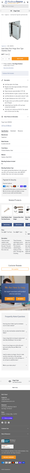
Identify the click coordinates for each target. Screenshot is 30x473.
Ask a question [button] (15, 269)
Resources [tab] (20, 131)
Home (2, 14)
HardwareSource (7, 469)
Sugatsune (7, 14)
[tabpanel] (15, 154)
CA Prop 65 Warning (6, 126)
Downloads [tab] (13, 131)
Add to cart (20, 59)
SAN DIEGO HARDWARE (8, 457)
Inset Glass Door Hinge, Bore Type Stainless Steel (18, 14)
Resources (20, 299)
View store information (8, 68)
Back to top (15, 387)
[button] (27, 2)
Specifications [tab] (4, 131)
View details (7, 225)
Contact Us (10, 299)
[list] (15, 30)
